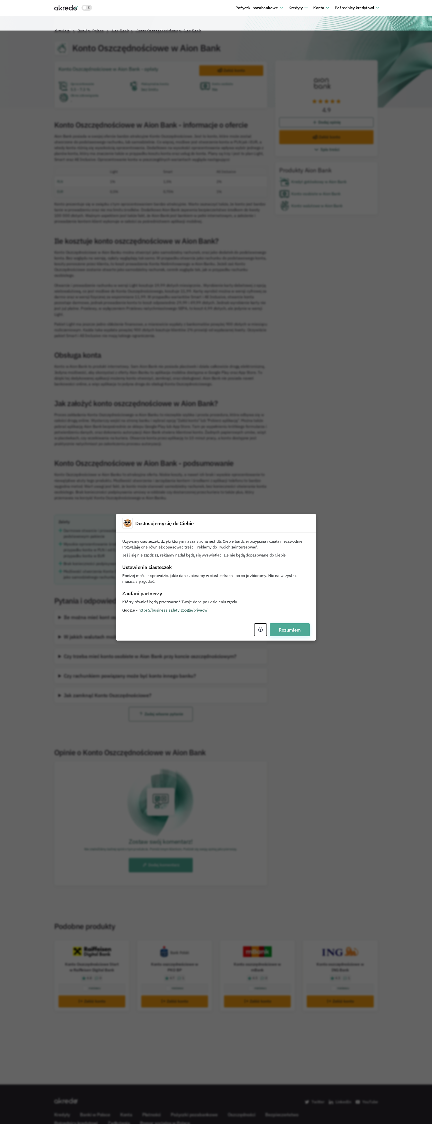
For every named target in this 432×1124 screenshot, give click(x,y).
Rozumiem (290, 614)
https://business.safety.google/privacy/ (173, 595)
